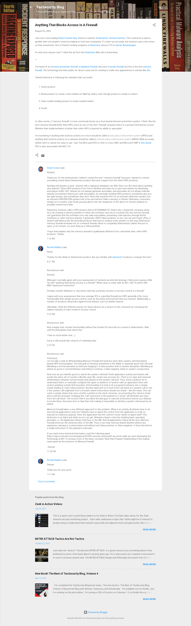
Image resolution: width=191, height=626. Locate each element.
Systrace (117, 257)
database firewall (89, 66)
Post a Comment (46, 481)
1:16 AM (51, 238)
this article (146, 142)
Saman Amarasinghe (125, 45)
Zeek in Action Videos (48, 504)
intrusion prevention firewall (64, 66)
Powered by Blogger (97, 612)
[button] (154, 25)
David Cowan (53, 168)
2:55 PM (51, 345)
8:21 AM (51, 261)
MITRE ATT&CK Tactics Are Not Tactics (59, 538)
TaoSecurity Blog (50, 7)
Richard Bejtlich (54, 247)
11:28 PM (51, 451)
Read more (149, 529)
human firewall (116, 66)
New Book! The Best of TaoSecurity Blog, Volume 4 (66, 573)
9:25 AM (51, 314)
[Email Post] (43, 156)
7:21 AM (51, 474)
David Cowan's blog (67, 38)
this (148, 70)
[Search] (160, 8)
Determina (95, 45)
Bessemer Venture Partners (111, 38)
